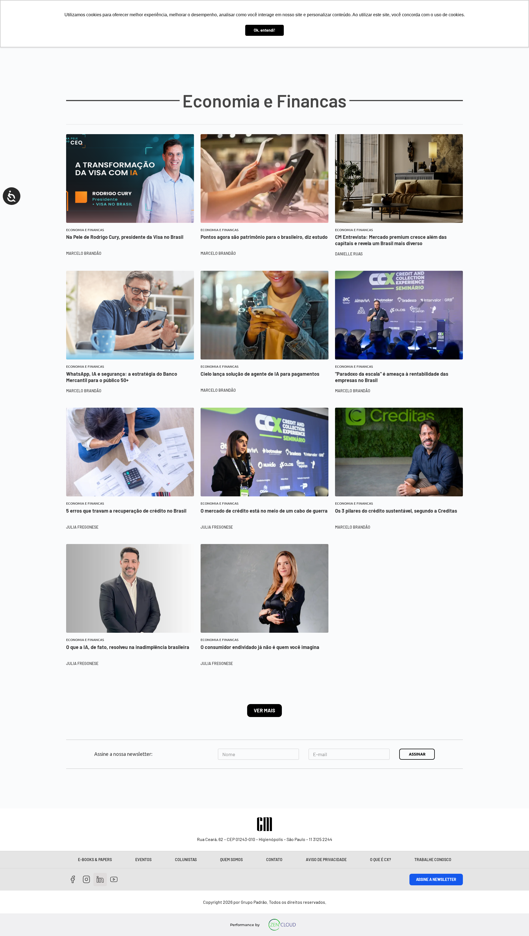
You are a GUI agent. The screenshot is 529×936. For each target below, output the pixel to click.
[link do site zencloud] (282, 924)
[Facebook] (73, 879)
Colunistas (186, 859)
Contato (274, 859)
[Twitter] (100, 879)
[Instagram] (86, 879)
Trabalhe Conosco (432, 859)
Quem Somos (231, 859)
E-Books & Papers (95, 859)
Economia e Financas (85, 230)
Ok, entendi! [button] (264, 30)
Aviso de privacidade (326, 859)
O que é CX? (380, 859)
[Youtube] (114, 879)
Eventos (143, 859)
